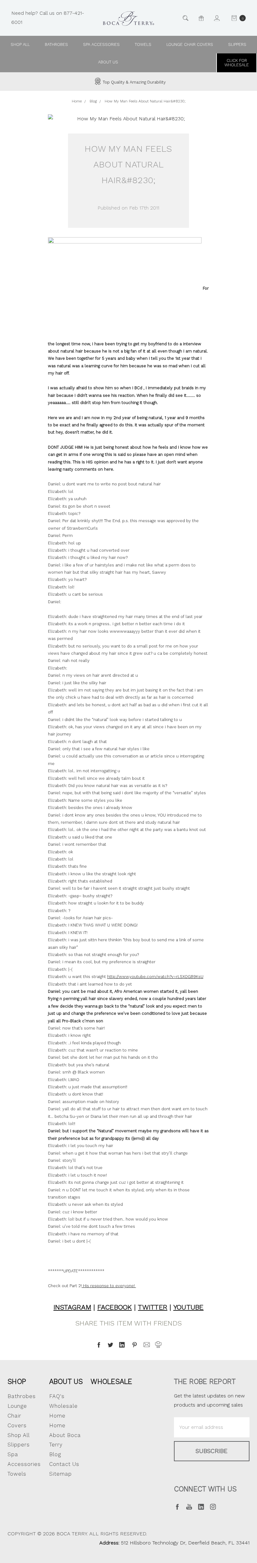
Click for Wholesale (236, 62)
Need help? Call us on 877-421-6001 (47, 17)
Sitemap (60, 1474)
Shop (17, 1381)
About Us (66, 1381)
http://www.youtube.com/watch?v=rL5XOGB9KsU (155, 976)
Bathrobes (56, 44)
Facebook (114, 1307)
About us (108, 62)
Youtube (188, 1307)
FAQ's (57, 1396)
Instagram (72, 1307)
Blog (55, 1454)
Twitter (152, 1307)
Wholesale (111, 1381)
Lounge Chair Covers (189, 44)
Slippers (237, 44)
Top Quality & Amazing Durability (134, 82)
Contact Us (64, 1464)
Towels (143, 44)
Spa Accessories (101, 44)
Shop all (20, 44)
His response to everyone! (109, 1285)
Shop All (19, 1435)
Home (57, 1425)
